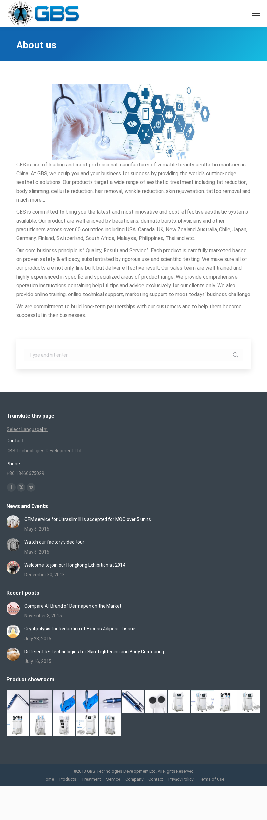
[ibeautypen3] (133, 701)
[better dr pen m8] (18, 701)
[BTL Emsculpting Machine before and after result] (202, 701)
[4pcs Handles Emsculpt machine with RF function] (18, 725)
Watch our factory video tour (54, 542)
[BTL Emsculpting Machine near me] (156, 701)
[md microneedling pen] (110, 701)
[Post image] (13, 521)
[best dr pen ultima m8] (41, 701)
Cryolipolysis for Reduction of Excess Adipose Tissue (79, 628)
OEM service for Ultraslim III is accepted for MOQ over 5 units (87, 519)
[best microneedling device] (87, 701)
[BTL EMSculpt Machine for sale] (248, 701)
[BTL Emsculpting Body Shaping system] (225, 701)
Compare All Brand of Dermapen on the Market (72, 606)
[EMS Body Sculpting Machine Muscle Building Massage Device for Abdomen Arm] (110, 725)
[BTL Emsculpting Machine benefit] (179, 701)
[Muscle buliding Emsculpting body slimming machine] (64, 725)
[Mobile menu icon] (255, 13)
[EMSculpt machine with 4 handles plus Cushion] (87, 725)
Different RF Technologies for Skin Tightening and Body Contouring (94, 651)
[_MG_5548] (64, 701)
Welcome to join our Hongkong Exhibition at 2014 (74, 565)
